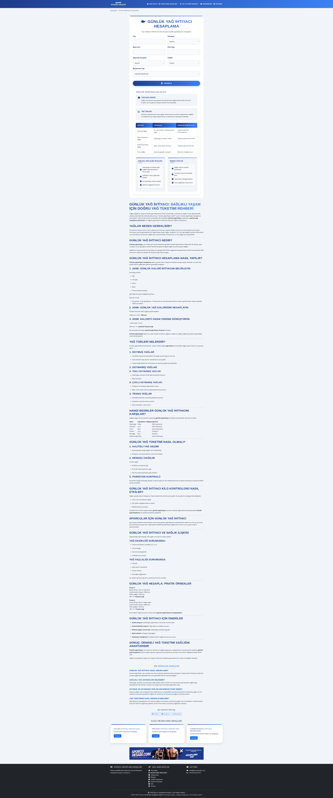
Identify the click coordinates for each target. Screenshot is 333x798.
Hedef (170, 58)
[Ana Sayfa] (119, 4)
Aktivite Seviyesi (139, 58)
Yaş (134, 36)
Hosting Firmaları (169, 795)
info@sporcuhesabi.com (197, 770)
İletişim (218, 4)
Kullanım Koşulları (156, 782)
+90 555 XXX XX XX (195, 773)
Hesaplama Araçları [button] (168, 4)
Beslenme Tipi (138, 68)
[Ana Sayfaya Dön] (166, 753)
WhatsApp (177, 714)
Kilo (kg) (171, 47)
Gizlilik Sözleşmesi (157, 779)
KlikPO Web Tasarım (137, 795)
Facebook (166, 714)
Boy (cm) (136, 47)
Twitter (156, 714)
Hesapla (167, 83)
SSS (152, 784)
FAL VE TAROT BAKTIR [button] (190, 4)
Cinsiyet (171, 36)
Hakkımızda (207, 4)
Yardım (153, 786)
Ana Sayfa (153, 4)
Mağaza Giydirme (182, 795)
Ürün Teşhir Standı (196, 795)
